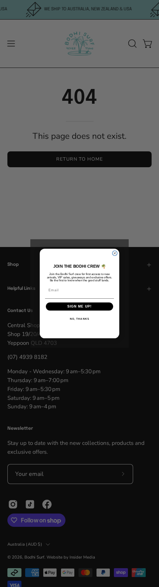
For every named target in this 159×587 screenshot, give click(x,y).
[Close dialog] (114, 253)
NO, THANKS (79, 318)
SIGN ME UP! (79, 306)
